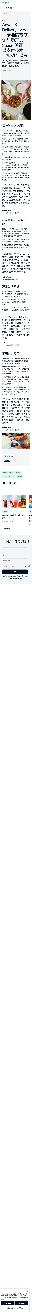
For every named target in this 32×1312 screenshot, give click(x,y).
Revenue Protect (20, 157)
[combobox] (9, 8)
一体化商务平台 (24, 371)
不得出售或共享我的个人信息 (15, 1308)
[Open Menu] (29, 2)
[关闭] (27, 1291)
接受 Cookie (7, 1303)
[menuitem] (4, 483)
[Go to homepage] (5, 2)
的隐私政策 (20, 576)
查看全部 (7, 529)
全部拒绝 (21, 1303)
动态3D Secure (18, 247)
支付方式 (19, 300)
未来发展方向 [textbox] (7, 8)
